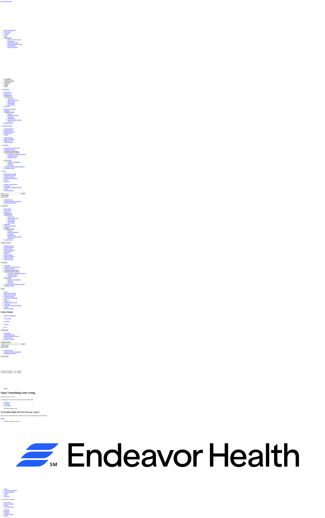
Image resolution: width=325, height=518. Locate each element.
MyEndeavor (10, 41)
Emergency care (8, 123)
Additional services (9, 112)
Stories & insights (8, 190)
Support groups (8, 130)
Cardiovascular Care (12, 100)
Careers (6, 35)
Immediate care (8, 95)
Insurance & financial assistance (12, 201)
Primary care (7, 93)
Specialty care (8, 97)
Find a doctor (7, 32)
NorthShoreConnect (12, 42)
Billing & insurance (9, 139)
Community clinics (12, 156)
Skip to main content (6, 1)
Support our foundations (13, 162)
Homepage (7, 402)
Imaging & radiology (13, 115)
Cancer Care (10, 98)
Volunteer (10, 163)
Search (2, 193)
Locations (6, 33)
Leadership (7, 186)
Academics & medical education (12, 187)
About (6, 84)
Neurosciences (11, 101)
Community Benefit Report (11, 151)
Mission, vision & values (10, 184)
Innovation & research (10, 175)
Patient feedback (8, 137)
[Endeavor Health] (162, 76)
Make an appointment (10, 30)
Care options (8, 79)
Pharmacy (10, 114)
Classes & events (8, 142)
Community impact (9, 149)
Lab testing (10, 117)
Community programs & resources (16, 154)
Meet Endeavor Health (10, 174)
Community (7, 82)
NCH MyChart (11, 46)
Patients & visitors (9, 81)
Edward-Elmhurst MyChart (14, 44)
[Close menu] (1, 126)
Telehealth (7, 106)
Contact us (7, 181)
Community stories (9, 168)
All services (10, 121)
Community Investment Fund (12, 148)
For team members (9, 492)
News (5, 180)
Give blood (10, 165)
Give (5, 36)
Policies (6, 135)
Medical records (8, 140)
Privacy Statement (9, 504)
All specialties (11, 104)
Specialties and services (10, 203)
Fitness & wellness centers (14, 120)
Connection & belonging (10, 178)
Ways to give (8, 160)
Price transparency (9, 507)
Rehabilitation (11, 118)
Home (5, 388)
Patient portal (8, 38)
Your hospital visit (9, 128)
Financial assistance (9, 132)
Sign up (3, 418)
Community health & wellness (12, 152)
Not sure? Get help (12, 47)
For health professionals (10, 490)
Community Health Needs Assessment (14, 166)
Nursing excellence (9, 177)
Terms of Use (7, 502)
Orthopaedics (11, 103)
